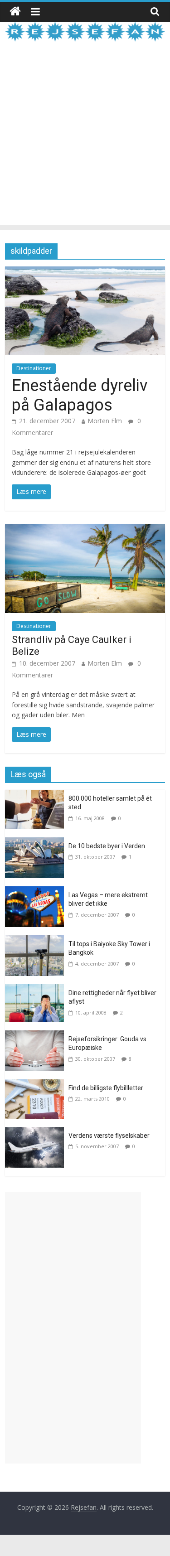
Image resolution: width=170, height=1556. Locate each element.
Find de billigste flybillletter (105, 1088)
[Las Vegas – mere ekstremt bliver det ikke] (36, 892)
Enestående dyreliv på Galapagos (79, 395)
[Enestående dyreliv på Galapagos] (85, 272)
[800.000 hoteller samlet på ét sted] (36, 795)
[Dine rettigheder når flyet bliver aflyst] (36, 990)
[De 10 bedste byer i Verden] (36, 843)
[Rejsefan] (15, 11)
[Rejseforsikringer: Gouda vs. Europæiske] (36, 1036)
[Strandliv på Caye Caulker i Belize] (85, 530)
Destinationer (33, 368)
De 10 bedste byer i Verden (106, 846)
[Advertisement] (85, 140)
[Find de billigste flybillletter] (36, 1085)
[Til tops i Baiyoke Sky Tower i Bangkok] (36, 941)
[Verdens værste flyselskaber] (36, 1132)
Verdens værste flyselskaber (109, 1135)
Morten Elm (104, 420)
